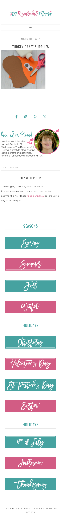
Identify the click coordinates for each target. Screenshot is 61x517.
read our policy (35, 196)
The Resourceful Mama (30, 13)
